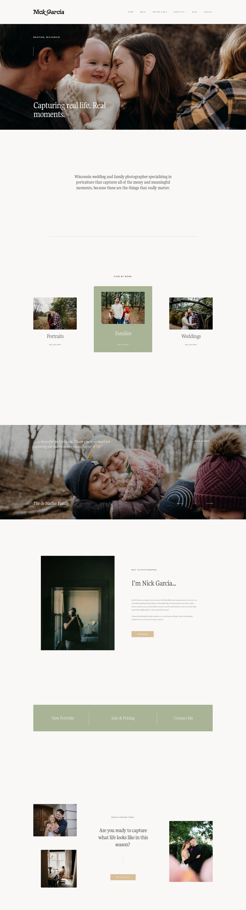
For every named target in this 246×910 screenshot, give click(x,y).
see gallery (55, 345)
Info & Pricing (123, 718)
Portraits (55, 336)
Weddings (191, 336)
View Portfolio (62, 718)
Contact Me (183, 718)
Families (123, 333)
